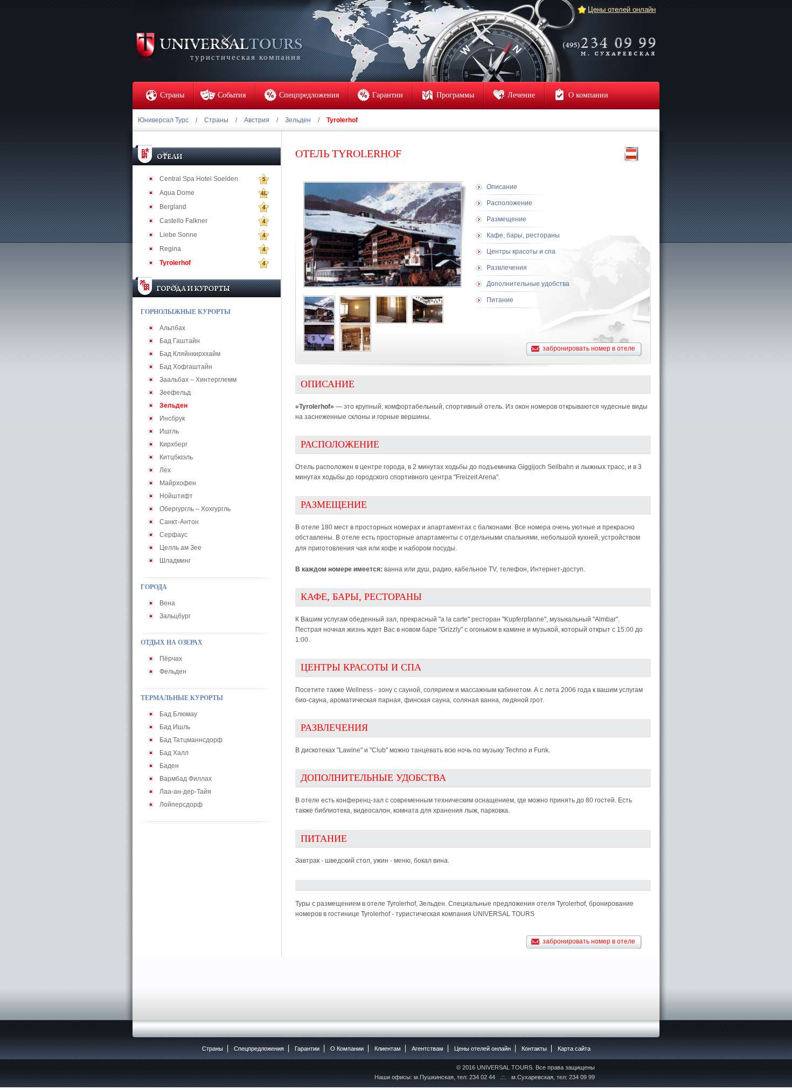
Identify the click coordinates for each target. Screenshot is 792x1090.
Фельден (172, 671)
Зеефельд (175, 392)
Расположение (509, 203)
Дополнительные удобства (528, 284)
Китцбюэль (176, 457)
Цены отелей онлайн (622, 9)
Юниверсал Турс (163, 120)
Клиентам (387, 1048)
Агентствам (427, 1048)
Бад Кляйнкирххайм (189, 354)
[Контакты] (612, 39)
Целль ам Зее (180, 547)
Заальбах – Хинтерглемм (198, 379)
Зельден (298, 120)
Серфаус (173, 535)
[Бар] (427, 310)
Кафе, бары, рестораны (523, 235)
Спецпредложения (259, 1048)
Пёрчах (170, 658)
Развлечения (507, 267)
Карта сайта (574, 1048)
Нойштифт (176, 496)
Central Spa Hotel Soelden (198, 179)
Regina (170, 249)
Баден (169, 766)
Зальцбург (175, 616)
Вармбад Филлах (185, 778)
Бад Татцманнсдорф (191, 740)
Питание (500, 300)
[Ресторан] (355, 338)
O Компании (347, 1048)
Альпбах (172, 328)
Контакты (534, 1048)
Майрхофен (177, 483)
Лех (165, 470)
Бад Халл (174, 753)
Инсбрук (172, 418)
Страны (216, 120)
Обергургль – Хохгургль (195, 509)
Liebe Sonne (178, 235)
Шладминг (175, 560)
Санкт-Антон (179, 522)
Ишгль (169, 431)
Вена (167, 603)
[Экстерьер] (319, 310)
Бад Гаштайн (179, 341)
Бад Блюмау (178, 714)
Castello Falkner (183, 221)
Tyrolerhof (175, 263)
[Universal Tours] (219, 46)
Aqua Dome (176, 193)
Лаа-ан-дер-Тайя (185, 791)
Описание (502, 187)
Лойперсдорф (181, 804)
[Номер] (355, 310)
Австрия (256, 120)
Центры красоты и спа (521, 251)
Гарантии (307, 1048)
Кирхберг (173, 444)
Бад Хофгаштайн (185, 367)
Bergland (172, 207)
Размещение (506, 219)
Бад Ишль (174, 727)
